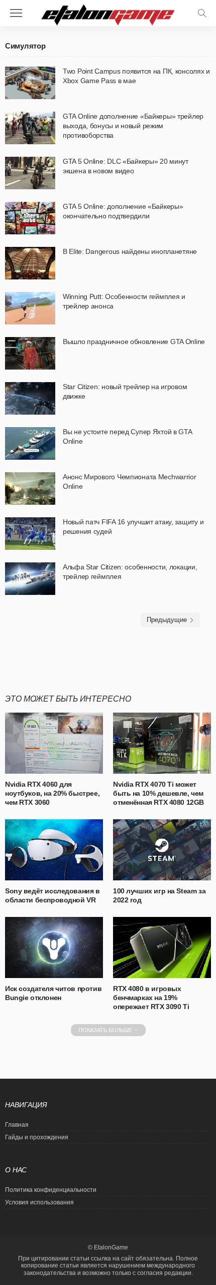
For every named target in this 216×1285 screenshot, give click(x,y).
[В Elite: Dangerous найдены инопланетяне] (30, 263)
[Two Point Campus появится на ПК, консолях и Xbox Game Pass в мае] (30, 83)
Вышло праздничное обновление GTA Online (134, 342)
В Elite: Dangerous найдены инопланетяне (130, 251)
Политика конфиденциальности (50, 1189)
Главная (17, 1124)
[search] (202, 13)
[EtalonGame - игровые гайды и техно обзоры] (108, 14)
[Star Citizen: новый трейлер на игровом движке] (30, 398)
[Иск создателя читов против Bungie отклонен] (54, 947)
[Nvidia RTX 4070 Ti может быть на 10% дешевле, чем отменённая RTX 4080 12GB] (162, 743)
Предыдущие (167, 619)
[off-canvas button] (16, 13)
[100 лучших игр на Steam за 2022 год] (162, 849)
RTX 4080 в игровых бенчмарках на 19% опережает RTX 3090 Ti (151, 998)
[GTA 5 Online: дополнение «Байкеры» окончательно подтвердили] (30, 218)
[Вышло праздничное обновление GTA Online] (30, 353)
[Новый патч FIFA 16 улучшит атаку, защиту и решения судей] (30, 533)
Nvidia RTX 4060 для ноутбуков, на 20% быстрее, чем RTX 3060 (52, 793)
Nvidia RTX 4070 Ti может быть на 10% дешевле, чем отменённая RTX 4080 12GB (158, 793)
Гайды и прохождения (36, 1137)
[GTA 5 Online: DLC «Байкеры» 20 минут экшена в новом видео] (30, 173)
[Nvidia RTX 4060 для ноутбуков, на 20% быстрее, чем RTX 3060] (54, 743)
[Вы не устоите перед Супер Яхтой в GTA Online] (30, 443)
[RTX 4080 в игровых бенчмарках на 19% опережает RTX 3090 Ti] (162, 947)
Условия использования (39, 1202)
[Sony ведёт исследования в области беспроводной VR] (54, 849)
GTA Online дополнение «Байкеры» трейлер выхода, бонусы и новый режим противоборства (133, 125)
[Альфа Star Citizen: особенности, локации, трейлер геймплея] (30, 578)
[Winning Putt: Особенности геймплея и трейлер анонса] (30, 308)
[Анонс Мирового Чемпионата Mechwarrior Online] (30, 488)
